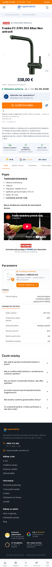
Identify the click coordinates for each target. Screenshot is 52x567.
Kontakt (6, 501)
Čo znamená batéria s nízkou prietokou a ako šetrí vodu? (22, 408)
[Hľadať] (47, 7)
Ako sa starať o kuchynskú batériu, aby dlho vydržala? (23, 382)
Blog (5, 521)
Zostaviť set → (7, 118)
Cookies (6, 493)
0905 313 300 (10, 2)
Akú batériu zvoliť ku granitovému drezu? (22, 399)
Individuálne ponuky (11, 517)
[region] (26, 55)
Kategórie (15, 565)
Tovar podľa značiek (11, 489)
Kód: (4, 122)
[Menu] (4, 7)
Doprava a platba (10, 469)
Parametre (32, 165)
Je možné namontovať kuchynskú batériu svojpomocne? (22, 391)
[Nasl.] (49, 55)
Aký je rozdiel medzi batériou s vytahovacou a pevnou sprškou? (23, 372)
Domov (5, 565)
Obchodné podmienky (12, 485)
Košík (47, 565)
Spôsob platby (9, 473)
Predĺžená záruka (10, 465)
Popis (6, 165)
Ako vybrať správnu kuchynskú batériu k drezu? (22, 363)
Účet (25, 565)
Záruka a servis (18, 165)
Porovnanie (36, 565)
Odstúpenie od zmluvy (12, 497)
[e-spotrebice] (26, 7)
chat (47, 2)
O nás (5, 461)
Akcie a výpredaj (9, 513)
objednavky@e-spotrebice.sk (18, 450)
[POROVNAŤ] (46, 105)
